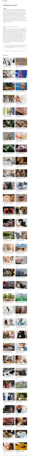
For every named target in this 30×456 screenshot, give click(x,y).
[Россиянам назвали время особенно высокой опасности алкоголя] (21, 249)
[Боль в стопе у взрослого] (9, 262)
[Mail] (2, 1)
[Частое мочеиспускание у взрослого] (21, 411)
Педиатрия (9, 3)
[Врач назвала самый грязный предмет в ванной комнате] (21, 311)
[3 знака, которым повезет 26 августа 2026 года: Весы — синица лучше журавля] (9, 411)
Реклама (7, 455)
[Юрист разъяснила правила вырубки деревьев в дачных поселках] (21, 423)
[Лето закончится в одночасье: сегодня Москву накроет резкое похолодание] (21, 274)
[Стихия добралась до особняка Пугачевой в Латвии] (21, 76)
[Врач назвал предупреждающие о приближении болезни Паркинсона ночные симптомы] (21, 374)
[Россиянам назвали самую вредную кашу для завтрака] (21, 150)
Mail (1, 455)
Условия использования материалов (18, 455)
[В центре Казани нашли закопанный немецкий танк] (21, 237)
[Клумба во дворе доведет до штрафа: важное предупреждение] (21, 398)
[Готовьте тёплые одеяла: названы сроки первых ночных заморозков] (9, 125)
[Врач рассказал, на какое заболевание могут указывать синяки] (9, 138)
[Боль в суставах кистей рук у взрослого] (21, 262)
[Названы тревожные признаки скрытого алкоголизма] (9, 361)
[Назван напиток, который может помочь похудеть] (21, 212)
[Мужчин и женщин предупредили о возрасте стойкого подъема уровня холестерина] (9, 398)
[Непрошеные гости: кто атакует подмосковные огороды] (21, 175)
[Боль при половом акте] (21, 287)
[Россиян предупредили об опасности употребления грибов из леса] (9, 274)
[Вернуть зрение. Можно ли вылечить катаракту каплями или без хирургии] (9, 448)
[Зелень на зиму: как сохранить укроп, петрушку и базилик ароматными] (9, 237)
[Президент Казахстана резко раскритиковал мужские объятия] (21, 88)
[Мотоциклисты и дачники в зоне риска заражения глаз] (21, 386)
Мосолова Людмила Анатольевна (12, 26)
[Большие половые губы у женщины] (9, 76)
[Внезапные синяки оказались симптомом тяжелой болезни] (21, 113)
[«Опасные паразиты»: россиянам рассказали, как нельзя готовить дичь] (9, 225)
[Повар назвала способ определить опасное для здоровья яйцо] (21, 138)
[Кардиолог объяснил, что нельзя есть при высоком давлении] (21, 163)
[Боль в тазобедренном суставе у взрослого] (9, 187)
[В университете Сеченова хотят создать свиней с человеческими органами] (21, 125)
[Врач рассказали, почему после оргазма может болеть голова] (9, 200)
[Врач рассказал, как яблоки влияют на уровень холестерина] (9, 88)
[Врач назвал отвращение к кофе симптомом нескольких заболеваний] (21, 349)
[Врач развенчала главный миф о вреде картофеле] (9, 436)
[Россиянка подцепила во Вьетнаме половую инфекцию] (9, 113)
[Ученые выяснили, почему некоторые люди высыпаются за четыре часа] (9, 311)
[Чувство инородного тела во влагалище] (9, 175)
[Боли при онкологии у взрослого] (21, 225)
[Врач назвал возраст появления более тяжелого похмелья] (9, 287)
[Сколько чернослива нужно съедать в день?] (21, 200)
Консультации (5, 3)
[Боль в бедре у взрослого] (21, 336)
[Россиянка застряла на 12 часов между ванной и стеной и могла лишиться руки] (21, 324)
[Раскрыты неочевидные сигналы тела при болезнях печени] (21, 101)
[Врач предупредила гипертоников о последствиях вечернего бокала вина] (9, 336)
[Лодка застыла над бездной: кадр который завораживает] (21, 299)
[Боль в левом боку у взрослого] (21, 436)
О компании (3, 455)
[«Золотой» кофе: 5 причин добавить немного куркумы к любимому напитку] (21, 448)
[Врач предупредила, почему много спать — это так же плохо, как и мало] (9, 163)
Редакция (13, 455)
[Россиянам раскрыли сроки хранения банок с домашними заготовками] (9, 423)
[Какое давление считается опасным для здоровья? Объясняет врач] (9, 63)
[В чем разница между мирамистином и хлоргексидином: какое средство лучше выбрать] (9, 324)
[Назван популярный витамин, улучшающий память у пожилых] (9, 299)
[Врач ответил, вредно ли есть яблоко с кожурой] (9, 212)
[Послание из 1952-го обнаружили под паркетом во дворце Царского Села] (21, 63)
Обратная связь (25, 455)
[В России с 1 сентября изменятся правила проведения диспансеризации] (21, 187)
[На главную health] (5, 1)
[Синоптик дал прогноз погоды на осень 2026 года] (9, 101)
